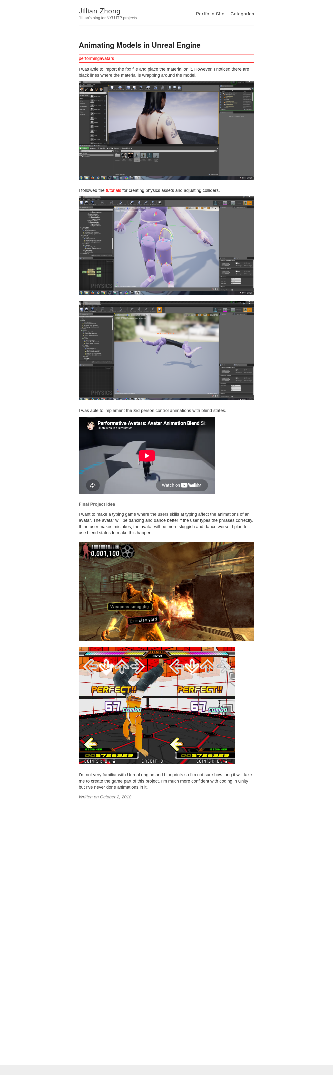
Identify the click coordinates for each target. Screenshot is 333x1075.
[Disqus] (166, 863)
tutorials (113, 190)
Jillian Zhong (100, 10)
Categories (242, 13)
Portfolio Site (210, 13)
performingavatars (96, 58)
